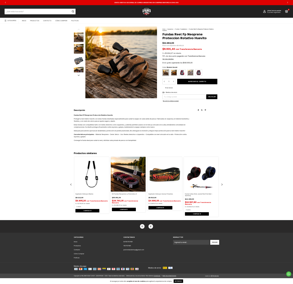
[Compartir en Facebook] (198, 110)
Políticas (75, 21)
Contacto (47, 21)
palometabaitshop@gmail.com (133, 250)
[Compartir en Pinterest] (205, 110)
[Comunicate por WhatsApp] (288, 274)
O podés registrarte (274, 12)
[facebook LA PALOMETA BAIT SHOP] (150, 226)
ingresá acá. (157, 275)
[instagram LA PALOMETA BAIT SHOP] (142, 226)
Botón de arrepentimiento (169, 275)
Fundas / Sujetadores (181, 29)
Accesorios (170, 29)
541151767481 (128, 242)
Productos (34, 21)
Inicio (24, 21)
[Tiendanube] (212, 276)
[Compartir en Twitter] (202, 110)
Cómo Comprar (61, 21)
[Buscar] (73, 11)
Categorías (11, 20)
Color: (169, 67)
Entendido (178, 281)
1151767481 (127, 246)
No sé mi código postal (171, 101)
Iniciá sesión (276, 10)
